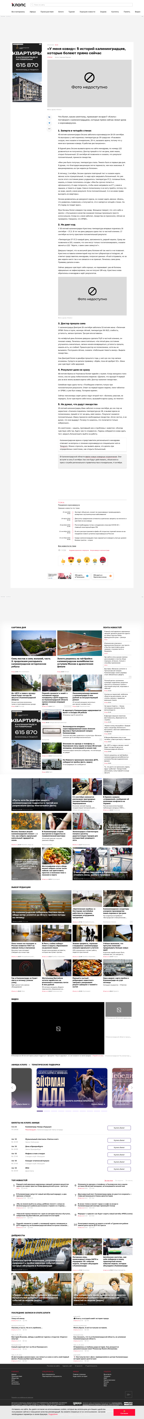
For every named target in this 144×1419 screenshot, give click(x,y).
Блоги (61, 12)
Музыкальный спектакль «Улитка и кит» (42, 1139)
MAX (105, 1378)
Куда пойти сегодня (80, 1376)
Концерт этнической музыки (37, 1161)
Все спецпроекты (48, 1374)
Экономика (15, 1384)
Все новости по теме (67, 546)
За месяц (129, 1180)
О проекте (78, 1366)
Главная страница (79, 1374)
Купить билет (119, 1128)
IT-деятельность (91, 1366)
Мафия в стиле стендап (35, 1153)
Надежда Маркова (65, 57)
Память (127, 12)
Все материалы (18, 12)
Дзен (105, 1384)
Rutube (106, 1382)
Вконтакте (107, 1374)
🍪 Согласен (124, 1412)
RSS (105, 1386)
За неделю (119, 1180)
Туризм (71, 12)
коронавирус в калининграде (100, 550)
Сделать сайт (67, 1366)
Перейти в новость (99, 1055)
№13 (27, 1168)
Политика (14, 1382)
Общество (15, 1378)
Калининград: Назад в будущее (38, 1127)
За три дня (109, 1180)
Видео (137, 12)
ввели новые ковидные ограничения (101, 457)
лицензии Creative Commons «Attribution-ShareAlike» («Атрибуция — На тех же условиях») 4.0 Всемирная (103, 1404)
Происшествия (47, 12)
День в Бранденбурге (34, 1146)
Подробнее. (53, 1414)
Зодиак (103, 12)
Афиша (33, 12)
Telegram (64, 446)
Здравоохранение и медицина (79, 550)
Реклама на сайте (53, 1366)
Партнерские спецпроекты (52, 1376)
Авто (13, 1380)
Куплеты (115, 12)
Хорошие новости (87, 12)
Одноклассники (109, 1380)
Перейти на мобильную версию (22, 1397)
